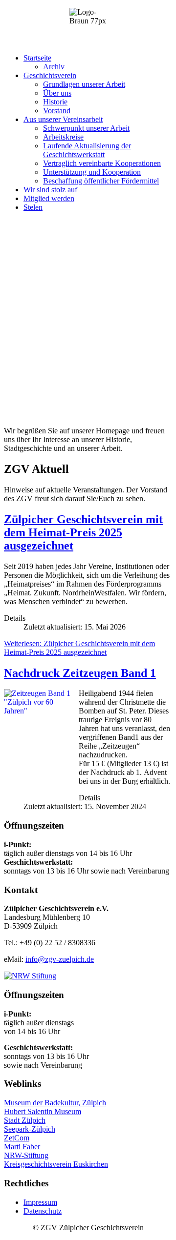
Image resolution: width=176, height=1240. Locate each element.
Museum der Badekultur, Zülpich (55, 1102)
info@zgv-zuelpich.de (59, 959)
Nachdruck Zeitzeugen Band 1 (80, 673)
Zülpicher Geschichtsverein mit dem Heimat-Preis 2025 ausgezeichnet (83, 532)
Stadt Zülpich (24, 1120)
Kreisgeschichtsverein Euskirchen (56, 1164)
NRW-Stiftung (26, 1155)
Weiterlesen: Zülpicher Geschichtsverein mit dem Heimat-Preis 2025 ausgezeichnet (79, 647)
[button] (37, 58)
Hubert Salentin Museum (42, 1111)
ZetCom (16, 1138)
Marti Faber (22, 1146)
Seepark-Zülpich (29, 1129)
